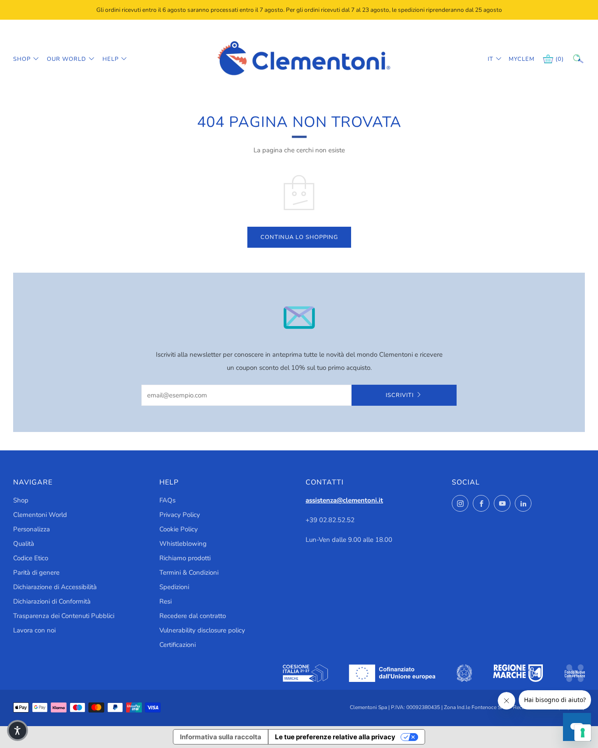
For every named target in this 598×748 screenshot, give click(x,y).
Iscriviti (400, 395)
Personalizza (31, 529)
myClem (515, 59)
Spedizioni (174, 587)
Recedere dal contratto (192, 615)
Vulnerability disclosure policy (202, 630)
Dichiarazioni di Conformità (52, 601)
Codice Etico (30, 558)
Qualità (23, 543)
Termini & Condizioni (188, 572)
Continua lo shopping (299, 237)
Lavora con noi (34, 630)
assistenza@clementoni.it (344, 500)
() (560, 59)
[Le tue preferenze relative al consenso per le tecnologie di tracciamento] (582, 732)
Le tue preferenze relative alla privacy (335, 737)
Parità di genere (36, 572)
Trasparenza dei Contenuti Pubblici (63, 615)
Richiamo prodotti (185, 558)
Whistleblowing (183, 543)
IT (490, 59)
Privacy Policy (179, 514)
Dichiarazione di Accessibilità (55, 587)
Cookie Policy (178, 529)
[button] (17, 730)
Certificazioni (177, 644)
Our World (66, 59)
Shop (22, 59)
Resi (165, 601)
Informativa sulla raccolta (220, 737)
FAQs (167, 500)
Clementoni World (40, 514)
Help (110, 59)
